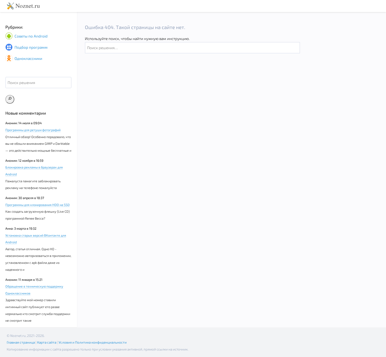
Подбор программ (31, 47)
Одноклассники (28, 58)
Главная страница (21, 342)
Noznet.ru (27, 5)
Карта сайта (46, 342)
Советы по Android (31, 36)
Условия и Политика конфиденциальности (93, 342)
